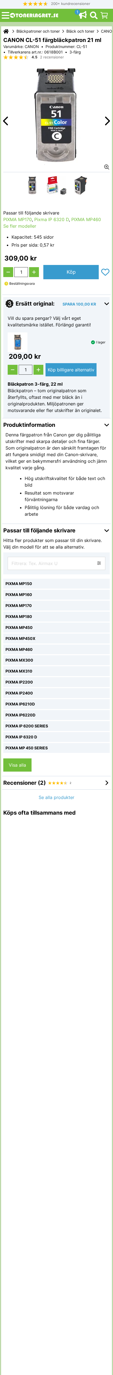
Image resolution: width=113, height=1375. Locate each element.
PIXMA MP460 (86, 219)
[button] (56, 3)
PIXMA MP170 (17, 219)
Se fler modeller (19, 226)
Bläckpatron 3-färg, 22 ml (35, 384)
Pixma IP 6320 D (51, 219)
